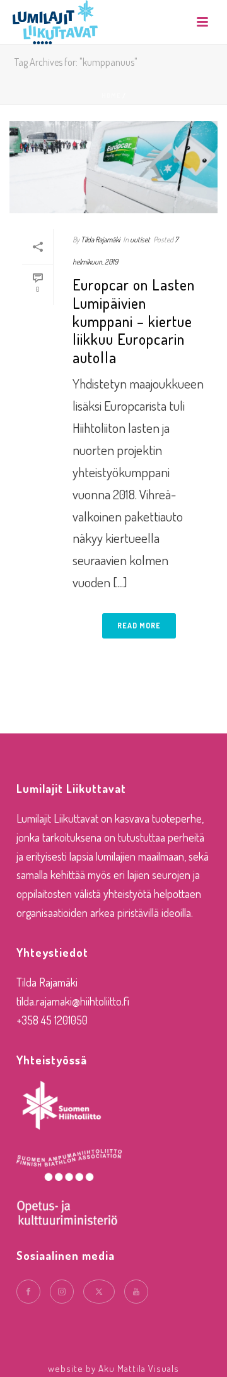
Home (111, 95)
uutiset (140, 239)
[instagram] (62, 1292)
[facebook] (28, 1292)
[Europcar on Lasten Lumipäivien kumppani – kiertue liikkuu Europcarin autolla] (113, 167)
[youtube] (136, 1292)
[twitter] (99, 1292)
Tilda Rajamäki (100, 239)
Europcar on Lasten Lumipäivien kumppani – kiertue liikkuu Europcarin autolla (134, 320)
